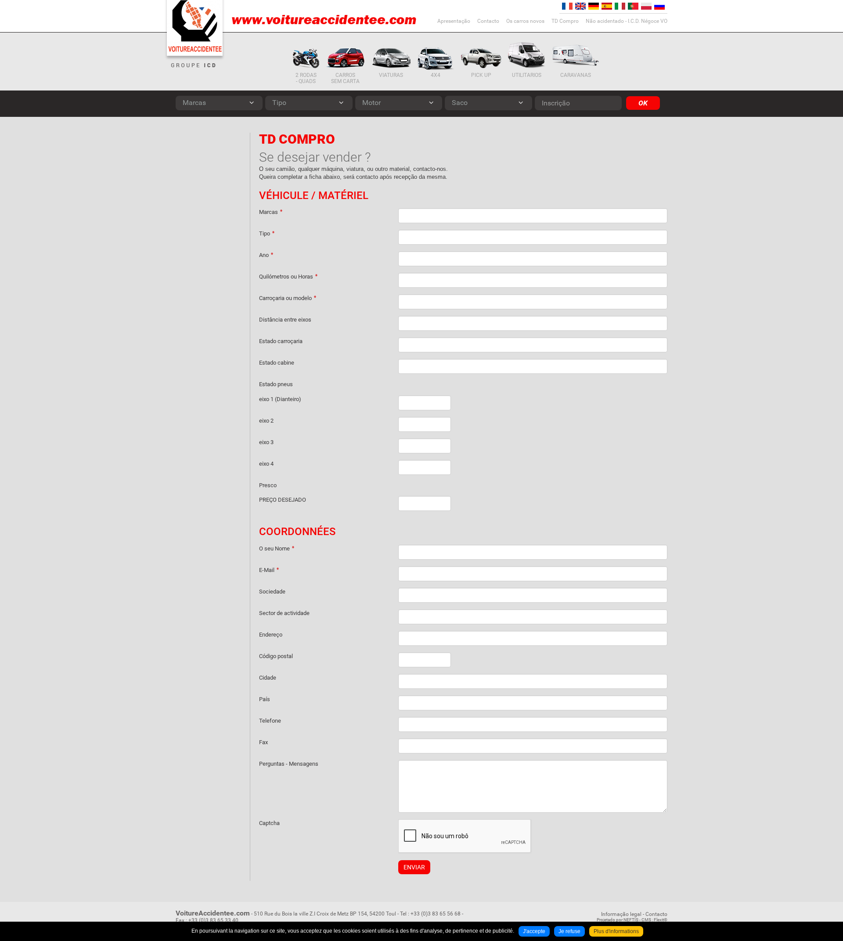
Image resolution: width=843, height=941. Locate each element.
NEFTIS (630, 919)
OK (643, 103)
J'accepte (534, 931)
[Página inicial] (195, 28)
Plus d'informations (616, 931)
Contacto (656, 914)
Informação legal (621, 914)
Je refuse (569, 931)
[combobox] (219, 103)
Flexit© (660, 919)
